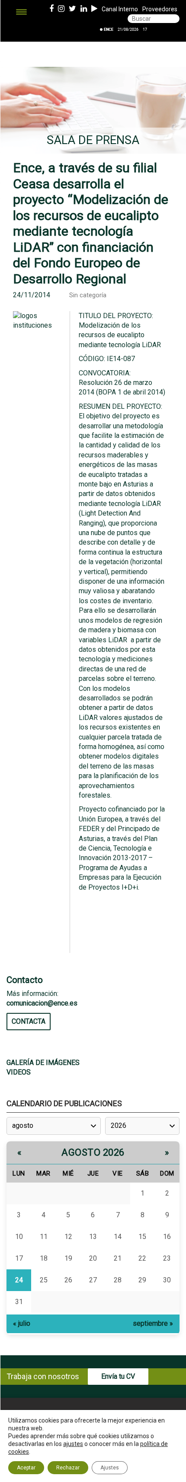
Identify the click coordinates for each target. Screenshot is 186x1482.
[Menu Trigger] (21, 12)
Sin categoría (87, 295)
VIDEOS (18, 1072)
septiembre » (153, 1323)
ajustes (73, 1443)
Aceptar (26, 1468)
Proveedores (159, 9)
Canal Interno (120, 9)
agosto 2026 (93, 1152)
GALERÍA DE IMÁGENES (43, 1062)
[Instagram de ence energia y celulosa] (61, 9)
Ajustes (109, 1468)
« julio (21, 1323)
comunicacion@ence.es (41, 1003)
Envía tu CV (118, 1376)
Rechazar (68, 1468)
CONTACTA (28, 1021)
